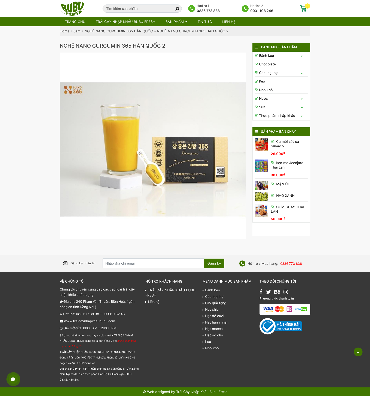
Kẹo (262, 81)
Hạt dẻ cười (214, 316)
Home (64, 31)
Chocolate (267, 64)
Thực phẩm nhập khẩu (277, 115)
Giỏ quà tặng (215, 303)
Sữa (262, 107)
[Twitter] (268, 292)
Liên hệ (229, 22)
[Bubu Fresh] (72, 8)
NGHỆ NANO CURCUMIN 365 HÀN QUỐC (119, 31)
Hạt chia (212, 309)
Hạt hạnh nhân (216, 322)
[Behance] (277, 292)
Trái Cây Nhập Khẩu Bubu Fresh (201, 392)
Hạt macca (214, 329)
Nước (263, 98)
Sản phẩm (175, 22)
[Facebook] (261, 292)
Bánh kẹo (266, 55)
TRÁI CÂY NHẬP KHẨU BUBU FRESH (125, 22)
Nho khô (266, 90)
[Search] (173, 9)
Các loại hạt (269, 73)
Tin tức (205, 22)
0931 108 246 (261, 11)
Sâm (77, 31)
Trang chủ (75, 22)
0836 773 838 (208, 11)
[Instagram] (285, 292)
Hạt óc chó (214, 335)
